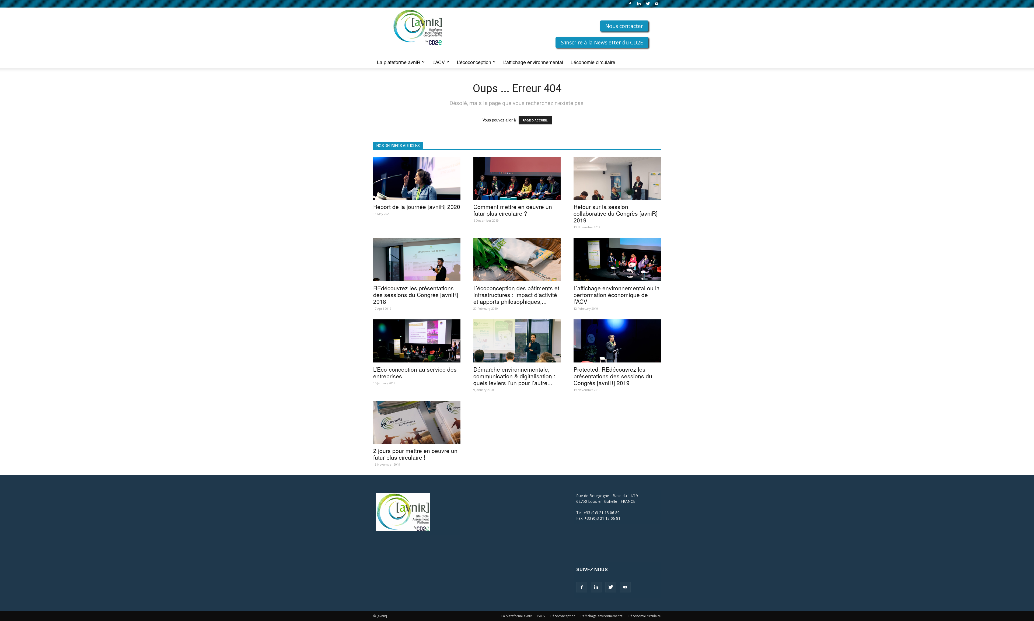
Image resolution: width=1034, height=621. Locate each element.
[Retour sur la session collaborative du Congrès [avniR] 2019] (617, 178)
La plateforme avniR (398, 61)
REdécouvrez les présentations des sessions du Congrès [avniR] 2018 (415, 294)
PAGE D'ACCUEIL (535, 120)
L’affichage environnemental (533, 61)
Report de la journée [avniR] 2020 (416, 207)
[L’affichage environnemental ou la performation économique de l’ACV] (617, 259)
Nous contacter (624, 26)
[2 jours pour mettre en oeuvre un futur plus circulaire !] (416, 422)
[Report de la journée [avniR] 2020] (416, 178)
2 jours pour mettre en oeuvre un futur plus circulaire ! (415, 453)
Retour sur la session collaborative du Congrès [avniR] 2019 (616, 213)
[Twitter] (648, 4)
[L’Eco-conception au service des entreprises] (416, 340)
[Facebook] (630, 4)
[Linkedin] (639, 4)
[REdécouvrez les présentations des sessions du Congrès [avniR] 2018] (416, 259)
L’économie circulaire (593, 61)
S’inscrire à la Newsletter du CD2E (602, 42)
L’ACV (438, 61)
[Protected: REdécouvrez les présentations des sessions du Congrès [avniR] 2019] (617, 340)
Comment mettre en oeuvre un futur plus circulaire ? (512, 210)
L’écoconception (474, 61)
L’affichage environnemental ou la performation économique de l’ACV (617, 294)
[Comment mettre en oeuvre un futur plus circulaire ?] (517, 178)
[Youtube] (657, 4)
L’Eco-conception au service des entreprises (415, 372)
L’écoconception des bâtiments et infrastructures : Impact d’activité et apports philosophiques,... (516, 294)
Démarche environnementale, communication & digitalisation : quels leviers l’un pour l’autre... (514, 376)
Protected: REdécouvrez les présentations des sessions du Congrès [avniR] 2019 (613, 376)
